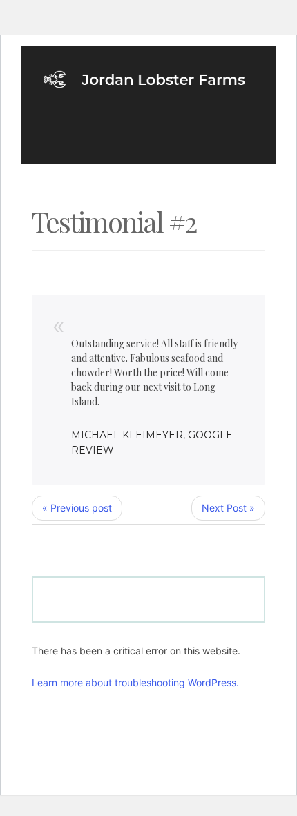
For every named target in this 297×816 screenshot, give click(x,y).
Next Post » (228, 508)
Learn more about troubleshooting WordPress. (135, 682)
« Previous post (77, 508)
